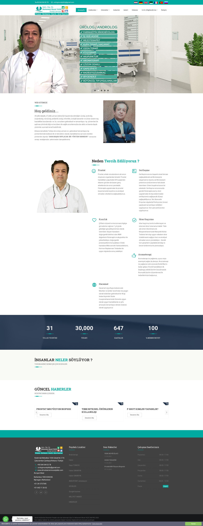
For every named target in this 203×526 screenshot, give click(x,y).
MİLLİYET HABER (75, 497)
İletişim (164, 10)
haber (71, 460)
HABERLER (73, 502)
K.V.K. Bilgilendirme (149, 10)
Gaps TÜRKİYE (74, 465)
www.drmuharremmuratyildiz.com (50, 470)
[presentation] (36, 412)
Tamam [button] (193, 523)
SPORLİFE (72, 486)
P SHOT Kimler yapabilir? (142, 409)
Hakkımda (92, 10)
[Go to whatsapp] (6, 519)
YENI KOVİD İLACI (111, 453)
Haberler (116, 10)
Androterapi (73, 455)
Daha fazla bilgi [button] (97, 524)
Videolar (135, 10)
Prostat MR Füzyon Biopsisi (53, 409)
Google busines (74, 491)
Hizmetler (104, 10)
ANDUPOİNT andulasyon (78, 481)
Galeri (126, 10)
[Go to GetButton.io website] (5, 523)
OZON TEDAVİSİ (110, 460)
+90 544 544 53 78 (42, 2)
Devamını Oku (44, 415)
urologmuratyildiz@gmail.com (63, 2)
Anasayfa (81, 10)
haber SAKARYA (75, 471)
